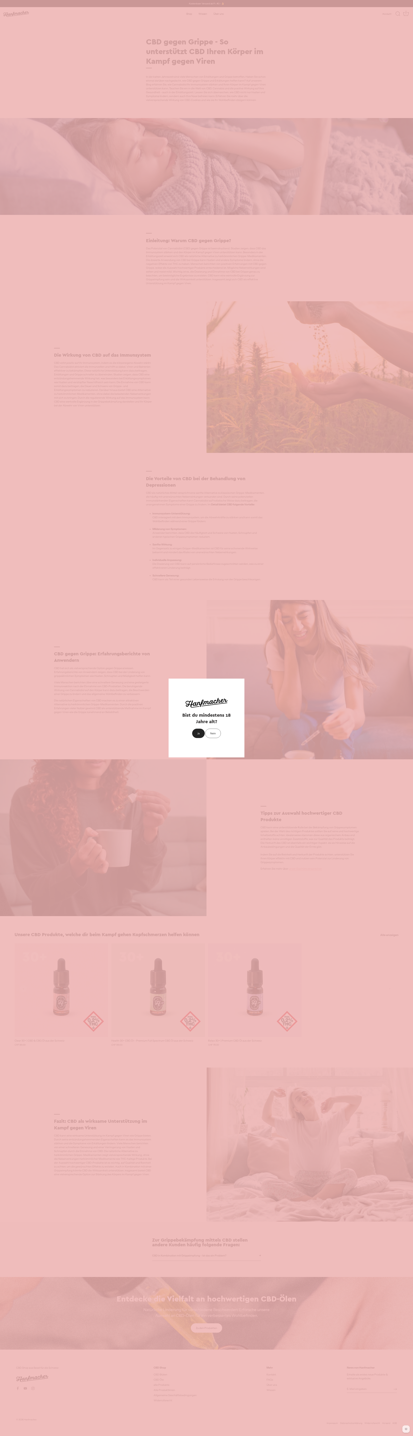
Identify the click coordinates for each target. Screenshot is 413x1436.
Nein (213, 733)
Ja (198, 733)
